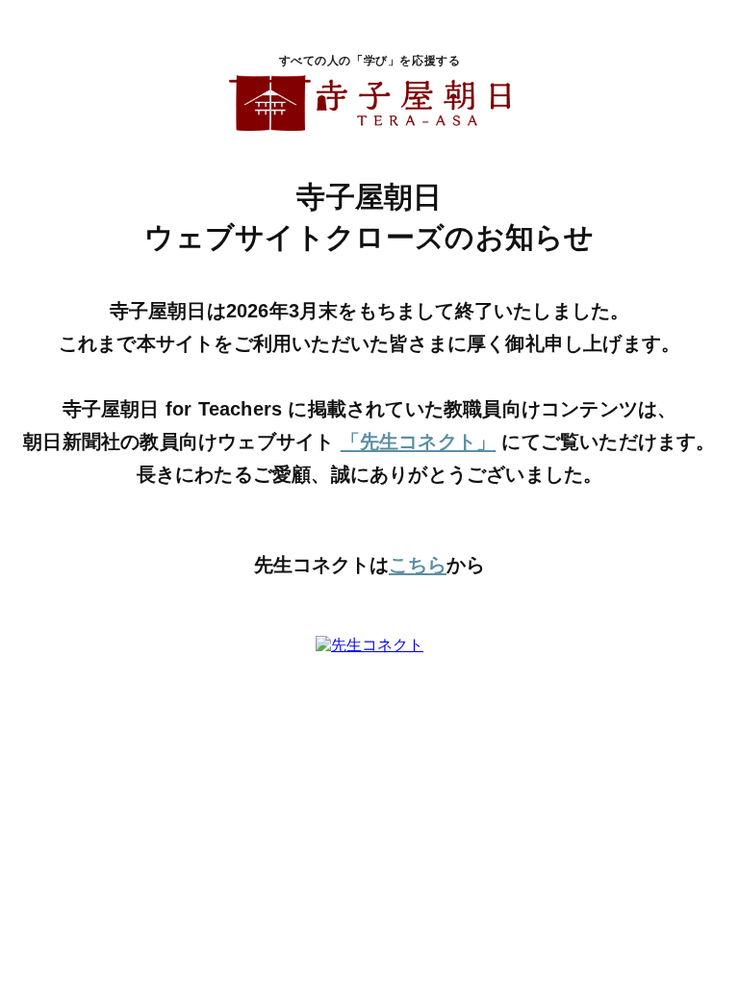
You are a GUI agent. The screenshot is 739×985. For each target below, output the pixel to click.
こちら (417, 564)
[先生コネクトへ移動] (369, 645)
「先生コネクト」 (419, 441)
